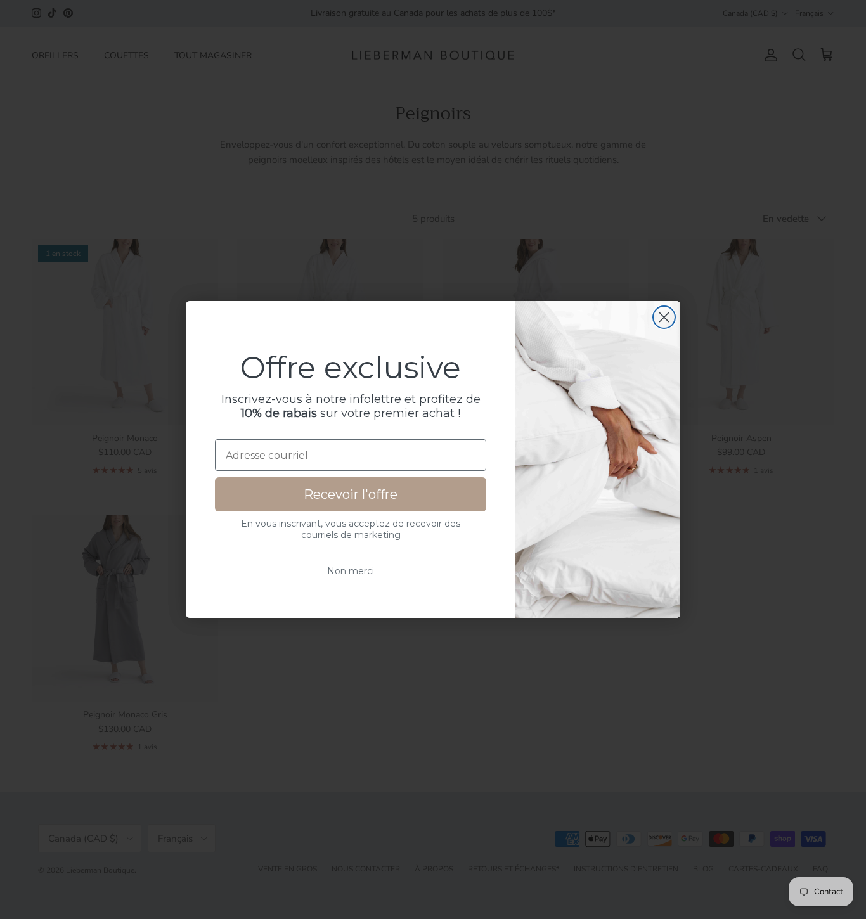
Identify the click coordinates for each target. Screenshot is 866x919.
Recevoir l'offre (350, 494)
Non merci (350, 571)
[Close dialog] (664, 317)
